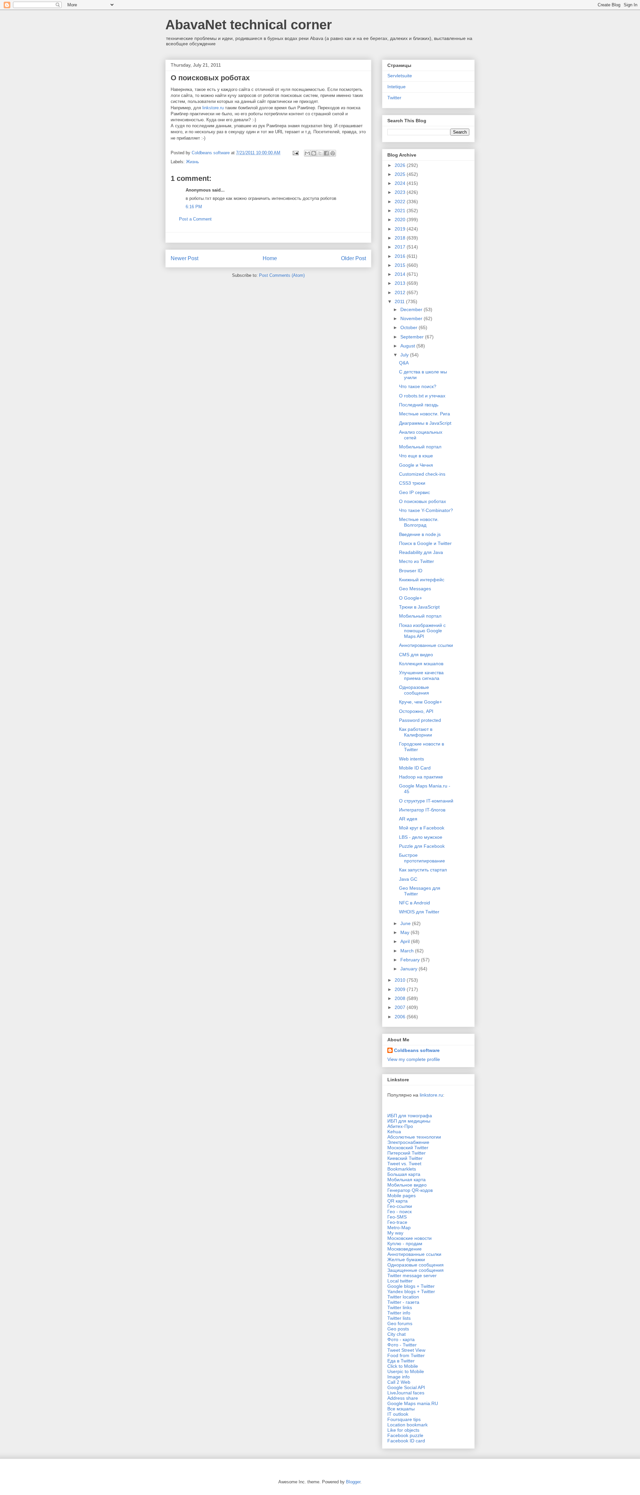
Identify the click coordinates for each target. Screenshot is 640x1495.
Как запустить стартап (423, 869)
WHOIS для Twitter (419, 911)
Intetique (396, 86)
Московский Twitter (407, 1147)
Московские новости (409, 1238)
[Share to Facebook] (326, 153)
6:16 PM (194, 206)
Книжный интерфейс (421, 579)
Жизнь (192, 161)
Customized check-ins (422, 474)
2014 (401, 274)
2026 (401, 165)
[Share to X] (320, 153)
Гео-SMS (397, 1217)
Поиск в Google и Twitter (425, 543)
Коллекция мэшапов (421, 663)
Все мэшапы (401, 1408)
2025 (401, 174)
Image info (398, 1376)
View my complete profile (413, 1059)
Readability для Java (421, 552)
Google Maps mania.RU (412, 1403)
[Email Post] (295, 152)
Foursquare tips (404, 1419)
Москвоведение (404, 1248)
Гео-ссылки (399, 1206)
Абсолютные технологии (414, 1137)
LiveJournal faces (405, 1392)
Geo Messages (415, 588)
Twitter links (399, 1307)
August (408, 345)
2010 (401, 980)
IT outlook (397, 1414)
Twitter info (398, 1312)
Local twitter (400, 1280)
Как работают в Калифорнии (415, 732)
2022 (401, 201)
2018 (401, 238)
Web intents (411, 758)
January (409, 968)
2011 (400, 301)
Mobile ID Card (415, 767)
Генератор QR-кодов (410, 1190)
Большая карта (403, 1174)
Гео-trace (397, 1222)
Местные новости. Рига (424, 413)
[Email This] (307, 153)
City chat (396, 1334)
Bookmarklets (401, 1169)
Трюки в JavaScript (419, 607)
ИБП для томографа (409, 1115)
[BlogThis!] (313, 153)
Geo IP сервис (414, 492)
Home (270, 258)
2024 (401, 183)
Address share (402, 1398)
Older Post (353, 258)
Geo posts (398, 1328)
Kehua (394, 1131)
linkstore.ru (213, 107)
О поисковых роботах (422, 501)
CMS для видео (416, 654)
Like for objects (403, 1430)
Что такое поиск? (417, 386)
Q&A (404, 362)
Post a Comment (195, 219)
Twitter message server (412, 1275)
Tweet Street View (406, 1350)
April (405, 941)
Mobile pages (401, 1195)
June (406, 923)
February (410, 959)
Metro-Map (399, 1227)
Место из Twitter (416, 561)
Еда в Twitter (401, 1360)
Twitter (394, 97)
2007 (401, 1007)
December (412, 309)
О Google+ (410, 598)
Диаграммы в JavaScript (425, 423)
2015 (401, 265)
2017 (401, 246)
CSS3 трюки (412, 483)
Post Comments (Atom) (282, 275)
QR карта (397, 1201)
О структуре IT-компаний (426, 800)
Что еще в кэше (416, 455)
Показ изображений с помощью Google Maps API (422, 631)
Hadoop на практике (421, 776)
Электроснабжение (408, 1142)
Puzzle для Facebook (422, 846)
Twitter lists (399, 1318)
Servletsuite (399, 75)
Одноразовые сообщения (414, 690)
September (412, 336)
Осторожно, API (416, 711)
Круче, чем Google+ (420, 702)
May (405, 932)
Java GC (408, 879)
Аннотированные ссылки (426, 645)
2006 (401, 1016)
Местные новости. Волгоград (419, 522)
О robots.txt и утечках (422, 395)
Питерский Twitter (406, 1153)
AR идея (408, 818)
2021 (401, 210)
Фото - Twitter (402, 1344)
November (412, 318)
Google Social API (406, 1387)
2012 (401, 292)
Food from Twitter (406, 1355)
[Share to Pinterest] (332, 153)
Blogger (353, 1481)
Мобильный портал (420, 446)
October (409, 327)
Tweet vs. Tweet (404, 1163)
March (407, 950)
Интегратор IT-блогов (422, 809)
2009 (401, 989)
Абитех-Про (400, 1126)
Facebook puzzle (405, 1435)
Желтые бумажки (406, 1259)
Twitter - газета (403, 1302)
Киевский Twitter (405, 1158)
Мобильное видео (407, 1185)
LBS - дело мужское (420, 837)
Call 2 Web (398, 1382)
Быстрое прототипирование (422, 857)
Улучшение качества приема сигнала (421, 675)
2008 (401, 998)
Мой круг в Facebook (421, 827)
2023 (401, 192)
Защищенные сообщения (415, 1270)
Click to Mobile (402, 1366)
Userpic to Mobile (405, 1371)
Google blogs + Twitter (411, 1286)
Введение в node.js (420, 534)
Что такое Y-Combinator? (426, 510)
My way (395, 1233)
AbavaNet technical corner (248, 24)
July (405, 354)
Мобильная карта (406, 1179)
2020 (401, 219)
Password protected (420, 720)
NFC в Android (414, 902)
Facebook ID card (406, 1440)
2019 (401, 229)
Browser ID (410, 570)
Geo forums (399, 1323)
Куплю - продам (404, 1243)
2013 (401, 283)
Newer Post (184, 258)
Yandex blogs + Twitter (411, 1291)
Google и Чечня (416, 465)
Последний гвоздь (418, 404)
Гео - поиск (399, 1211)
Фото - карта (401, 1339)
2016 (401, 256)
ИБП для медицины (408, 1121)
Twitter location (403, 1296)
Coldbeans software (417, 1050)
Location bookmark (407, 1424)
